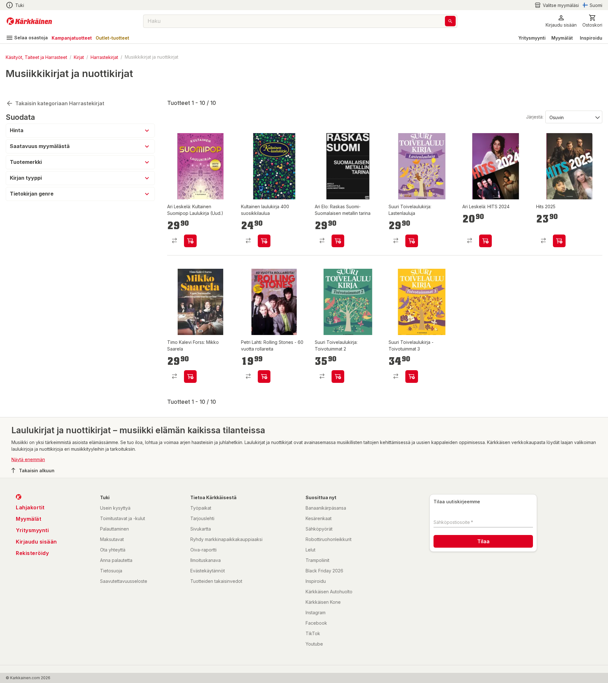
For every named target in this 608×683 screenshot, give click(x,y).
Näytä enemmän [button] (28, 459)
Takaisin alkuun (36, 470)
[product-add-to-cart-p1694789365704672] (264, 376)
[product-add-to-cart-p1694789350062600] (485, 241)
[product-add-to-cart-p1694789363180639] (190, 241)
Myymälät (562, 38)
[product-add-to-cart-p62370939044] (411, 376)
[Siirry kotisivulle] (29, 21)
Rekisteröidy (32, 553)
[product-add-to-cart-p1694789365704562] (190, 376)
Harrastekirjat (104, 57)
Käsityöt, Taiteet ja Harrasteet (36, 57)
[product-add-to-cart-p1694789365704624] (559, 241)
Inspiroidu (591, 38)
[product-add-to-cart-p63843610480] (264, 241)
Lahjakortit (30, 507)
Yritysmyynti (532, 38)
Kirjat (79, 57)
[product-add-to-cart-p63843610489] (338, 376)
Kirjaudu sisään (36, 541)
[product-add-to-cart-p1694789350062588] (411, 241)
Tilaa (483, 541)
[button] (557, 5)
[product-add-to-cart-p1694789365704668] (338, 241)
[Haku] (450, 21)
